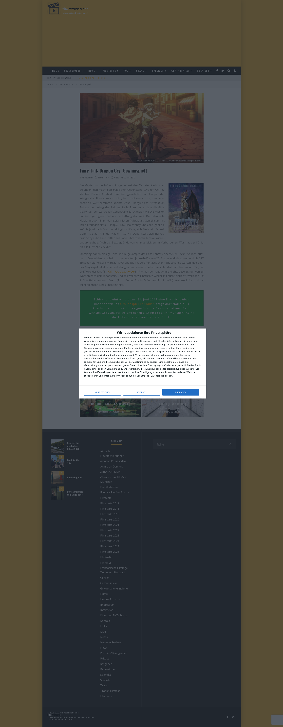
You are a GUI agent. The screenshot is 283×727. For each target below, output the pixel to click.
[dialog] (142, 363)
